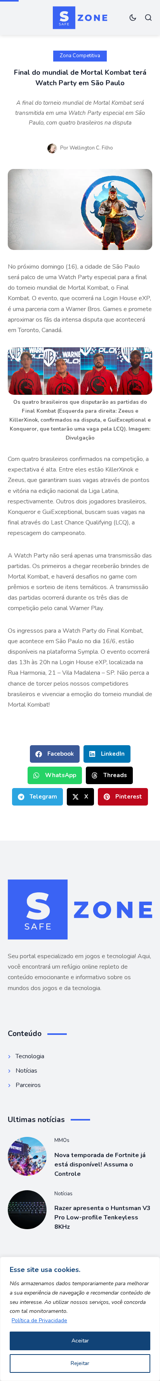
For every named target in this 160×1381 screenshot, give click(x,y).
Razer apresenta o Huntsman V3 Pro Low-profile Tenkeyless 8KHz (102, 1217)
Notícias (63, 1193)
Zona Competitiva (80, 55)
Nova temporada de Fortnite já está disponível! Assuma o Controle (100, 1164)
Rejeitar (80, 1363)
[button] (55, 754)
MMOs (62, 1140)
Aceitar (80, 1340)
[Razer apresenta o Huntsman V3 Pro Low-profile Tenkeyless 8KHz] (27, 1209)
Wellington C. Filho (91, 147)
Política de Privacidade (39, 1320)
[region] (80, 1319)
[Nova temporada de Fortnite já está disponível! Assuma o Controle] (27, 1156)
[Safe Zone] (80, 17)
